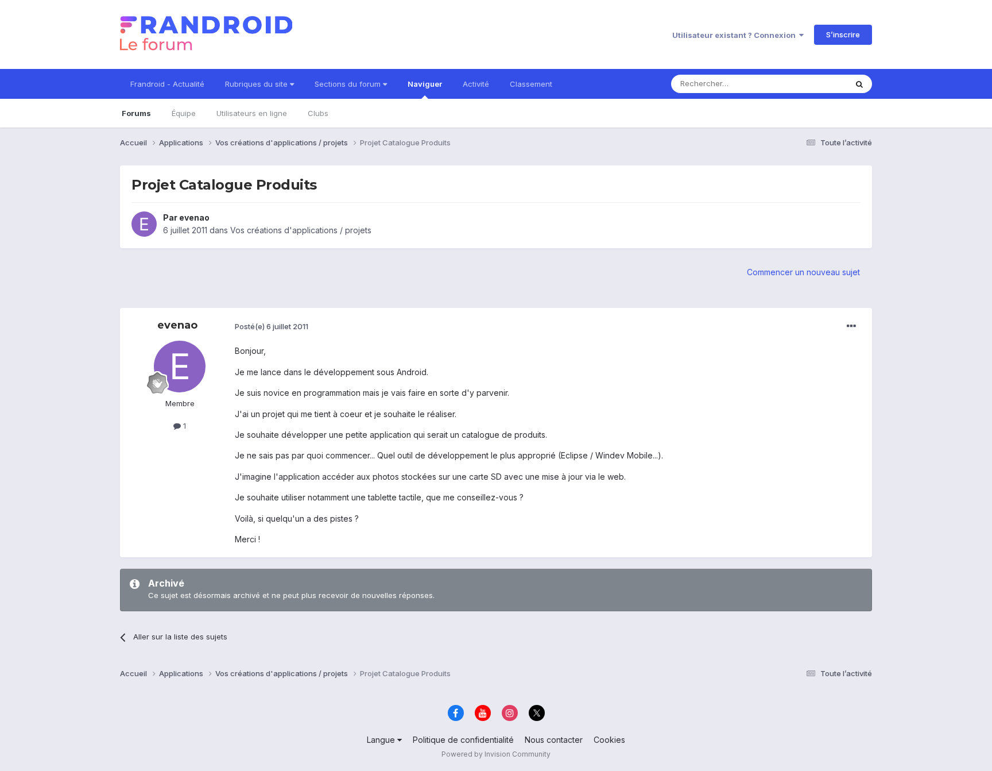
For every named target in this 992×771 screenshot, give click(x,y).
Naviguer (425, 83)
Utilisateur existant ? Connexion (735, 35)
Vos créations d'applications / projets (300, 230)
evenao (194, 217)
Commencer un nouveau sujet (803, 272)
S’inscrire (843, 34)
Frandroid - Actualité (167, 83)
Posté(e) (271, 326)
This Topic (813, 83)
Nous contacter (554, 740)
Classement (531, 83)
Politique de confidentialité (463, 740)
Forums (136, 113)
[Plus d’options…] (851, 326)
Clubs (318, 113)
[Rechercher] (859, 84)
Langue (382, 740)
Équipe (184, 113)
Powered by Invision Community (496, 754)
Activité (476, 83)
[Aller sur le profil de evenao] (144, 224)
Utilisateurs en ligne (251, 113)
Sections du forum (349, 83)
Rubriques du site (257, 83)
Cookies (609, 740)
